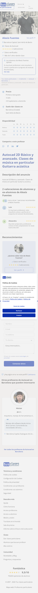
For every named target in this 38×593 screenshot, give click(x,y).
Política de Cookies (16, 299)
